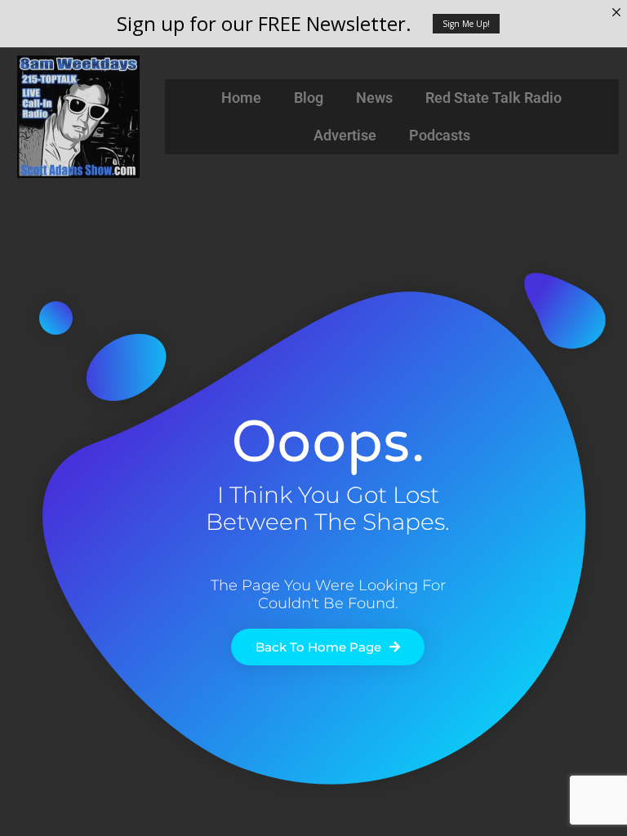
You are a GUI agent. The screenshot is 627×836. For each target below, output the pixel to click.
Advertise (345, 135)
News (374, 97)
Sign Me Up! (466, 23)
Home (241, 97)
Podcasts (439, 135)
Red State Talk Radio (493, 97)
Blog (308, 97)
